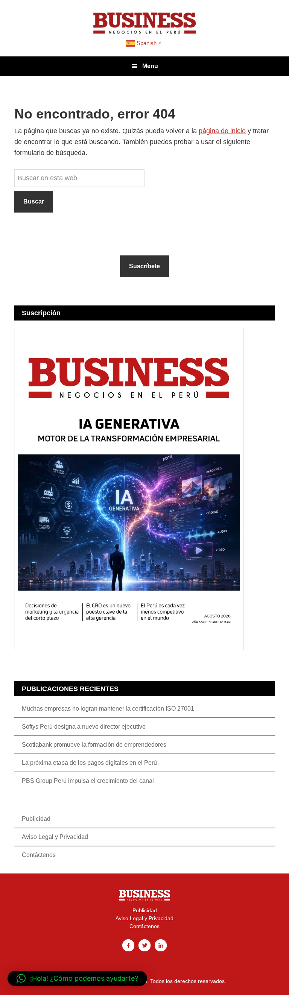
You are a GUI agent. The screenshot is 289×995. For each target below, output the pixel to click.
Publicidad (36, 819)
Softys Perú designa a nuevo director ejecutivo (84, 726)
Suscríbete (144, 266)
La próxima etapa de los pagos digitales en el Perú (89, 763)
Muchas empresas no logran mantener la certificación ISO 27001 (108, 708)
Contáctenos (39, 855)
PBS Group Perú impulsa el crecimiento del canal (88, 781)
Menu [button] (150, 66)
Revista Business (144, 23)
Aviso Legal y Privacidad (55, 837)
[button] (77, 978)
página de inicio (222, 131)
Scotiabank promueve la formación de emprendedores (94, 744)
